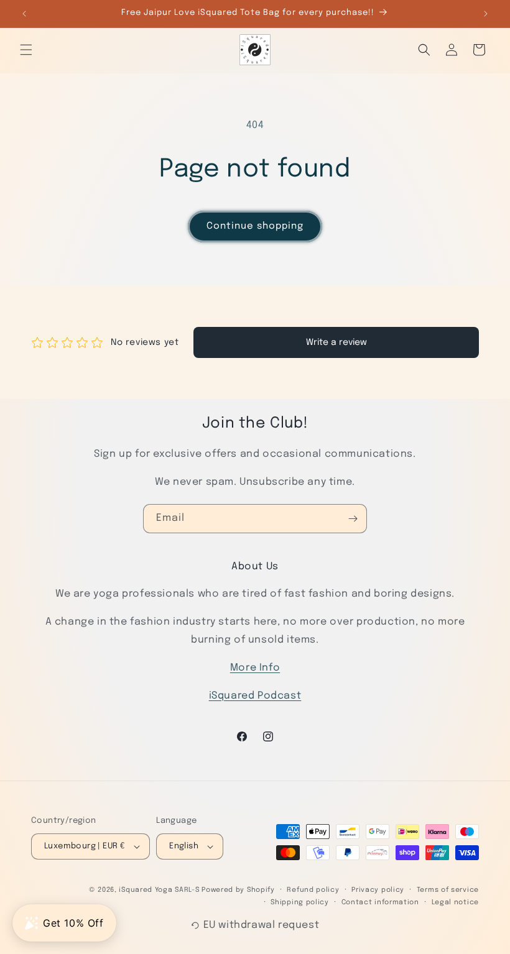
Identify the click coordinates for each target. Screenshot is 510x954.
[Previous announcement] (24, 13)
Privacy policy (377, 890)
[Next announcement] (485, 13)
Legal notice (455, 902)
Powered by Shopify (238, 890)
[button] (26, 49)
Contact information (380, 902)
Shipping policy (300, 902)
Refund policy (313, 890)
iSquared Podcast (255, 695)
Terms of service (448, 890)
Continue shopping (255, 226)
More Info (255, 668)
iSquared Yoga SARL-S (159, 890)
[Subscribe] (352, 518)
